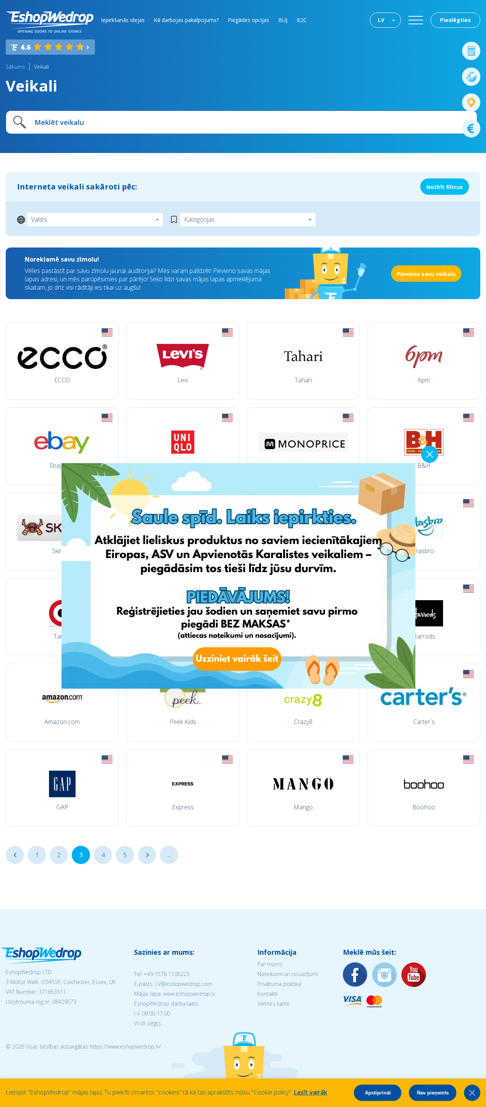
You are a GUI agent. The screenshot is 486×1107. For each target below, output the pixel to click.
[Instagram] (384, 975)
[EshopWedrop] (49, 22)
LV (381, 20)
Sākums (15, 66)
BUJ (282, 20)
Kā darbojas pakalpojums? (186, 20)
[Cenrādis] (471, 128)
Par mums (269, 964)
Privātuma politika (279, 983)
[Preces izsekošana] (471, 102)
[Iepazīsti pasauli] (471, 77)
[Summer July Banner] (185, 686)
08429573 (64, 1001)
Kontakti (267, 993)
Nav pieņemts (433, 1093)
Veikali (41, 66)
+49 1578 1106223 (166, 974)
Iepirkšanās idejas (123, 20)
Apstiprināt (378, 1093)
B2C (302, 20)
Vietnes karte (273, 1003)
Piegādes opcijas (248, 20)
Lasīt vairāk (310, 1092)
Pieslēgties (455, 20)
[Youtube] (413, 975)
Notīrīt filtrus (444, 187)
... (15, 855)
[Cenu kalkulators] (471, 51)
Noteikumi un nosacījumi (287, 974)
